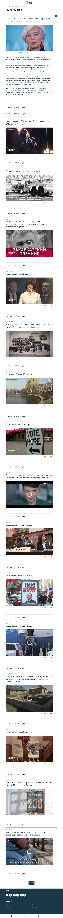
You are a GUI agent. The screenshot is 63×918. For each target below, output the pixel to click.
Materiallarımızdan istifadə (13, 910)
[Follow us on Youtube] (17, 895)
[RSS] (21, 895)
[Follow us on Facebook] (7, 895)
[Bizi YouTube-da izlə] (38, 916)
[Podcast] (24, 895)
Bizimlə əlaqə (35, 905)
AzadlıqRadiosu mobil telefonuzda (14, 908)
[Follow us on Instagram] (10, 895)
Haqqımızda (9, 905)
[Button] (9, 108)
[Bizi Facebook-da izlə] (11, 916)
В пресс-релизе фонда (12, 75)
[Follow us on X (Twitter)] (14, 895)
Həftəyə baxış (35, 908)
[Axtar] (52, 916)
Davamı (31, 882)
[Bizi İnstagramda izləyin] (24, 916)
